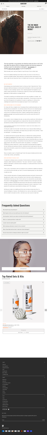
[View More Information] (42, 282)
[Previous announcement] (1, 1)
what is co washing (10, 137)
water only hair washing (13, 68)
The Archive (5, 389)
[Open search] (3, 3)
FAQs (3, 397)
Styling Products (6, 367)
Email (3, 419)
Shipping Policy (5, 404)
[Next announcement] (45, 1)
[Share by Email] (40, 40)
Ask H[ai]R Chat (23, 268)
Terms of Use (5, 402)
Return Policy (5, 406)
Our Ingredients (5, 384)
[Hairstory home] (23, 3)
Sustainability (5, 387)
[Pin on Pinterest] (39, 40)
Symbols (4, 386)
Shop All (7, 6)
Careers (4, 392)
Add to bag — (23, 332)
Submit (43, 419)
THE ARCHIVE (4, 8)
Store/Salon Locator (6, 382)
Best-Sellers (5, 372)
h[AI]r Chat (39, 6)
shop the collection (6, 278)
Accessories (5, 371)
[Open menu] (1, 3)
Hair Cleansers (5, 366)
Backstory (4, 379)
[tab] (23, 351)
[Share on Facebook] (36, 40)
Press (4, 391)
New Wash (23, 6)
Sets (3, 369)
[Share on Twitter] (37, 40)
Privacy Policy (5, 401)
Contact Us (5, 399)
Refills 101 (4, 381)
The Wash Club (5, 374)
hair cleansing (31, 67)
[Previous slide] (1, 310)
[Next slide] (46, 310)
